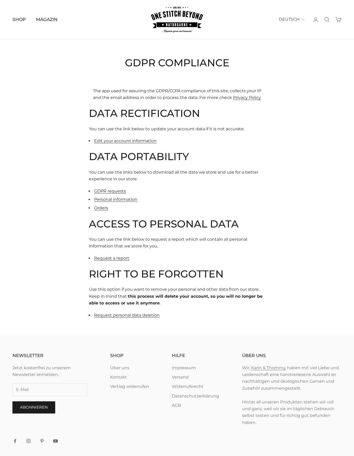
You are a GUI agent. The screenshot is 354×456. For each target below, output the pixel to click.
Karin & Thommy (268, 367)
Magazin (47, 19)
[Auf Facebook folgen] (15, 441)
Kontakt (118, 377)
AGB (176, 405)
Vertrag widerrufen (129, 386)
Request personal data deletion (127, 315)
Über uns (119, 367)
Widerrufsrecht (187, 386)
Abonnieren (34, 407)
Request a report (111, 258)
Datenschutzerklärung (195, 396)
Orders (101, 207)
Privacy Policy (247, 97)
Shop (19, 19)
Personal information (115, 199)
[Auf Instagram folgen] (28, 441)
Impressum (184, 367)
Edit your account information (125, 140)
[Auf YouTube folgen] (55, 441)
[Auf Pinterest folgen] (42, 441)
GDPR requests (110, 191)
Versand (180, 377)
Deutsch (289, 19)
